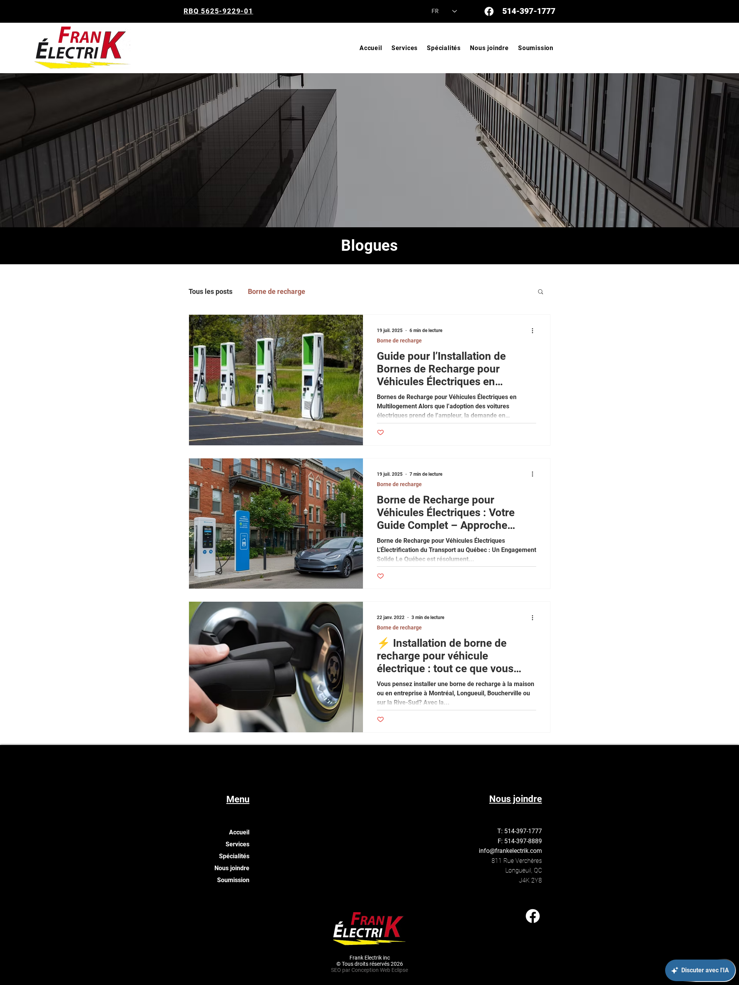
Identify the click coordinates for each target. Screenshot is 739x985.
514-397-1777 (528, 11)
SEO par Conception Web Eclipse (369, 970)
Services (237, 844)
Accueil (239, 832)
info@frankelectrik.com (510, 850)
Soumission (233, 880)
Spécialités (234, 856)
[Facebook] (489, 11)
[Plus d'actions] (535, 330)
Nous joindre (231, 868)
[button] (540, 292)
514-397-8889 (523, 841)
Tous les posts (210, 291)
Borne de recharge (276, 291)
